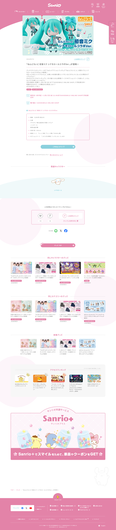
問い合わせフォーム (55, 155)
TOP (12, 490)
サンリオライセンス (37, 89)
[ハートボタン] (40, 216)
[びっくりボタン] (50, 216)
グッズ (28, 89)
